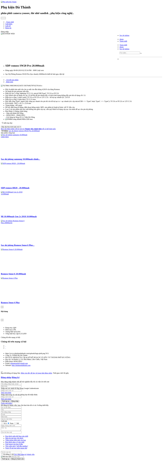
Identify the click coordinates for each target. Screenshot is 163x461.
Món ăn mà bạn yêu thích (14, 438)
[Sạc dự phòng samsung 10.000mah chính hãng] (14, 137)
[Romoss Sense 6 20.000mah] (12, 249)
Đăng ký (16, 377)
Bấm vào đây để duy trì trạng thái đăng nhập (36, 373)
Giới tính (4, 421)
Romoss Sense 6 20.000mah (13, 274)
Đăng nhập (6, 377)
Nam (11, 423)
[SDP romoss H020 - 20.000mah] (13, 163)
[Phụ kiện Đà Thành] (8, 2)
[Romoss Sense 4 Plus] (9, 278)
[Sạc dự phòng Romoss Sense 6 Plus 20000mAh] (14, 223)
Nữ (17, 423)
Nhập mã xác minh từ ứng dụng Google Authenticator (20, 388)
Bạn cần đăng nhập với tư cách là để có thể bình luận (28, 129)
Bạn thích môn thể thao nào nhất (16, 436)
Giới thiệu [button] (8, 24)
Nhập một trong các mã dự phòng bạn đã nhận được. (19, 395)
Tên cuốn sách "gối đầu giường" (16, 446)
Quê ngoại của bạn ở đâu (14, 444)
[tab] (11, 80)
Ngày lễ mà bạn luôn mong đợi (16, 448)
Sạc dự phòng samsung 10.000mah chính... (20, 159)
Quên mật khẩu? (6, 403)
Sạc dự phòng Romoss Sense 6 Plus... (17, 245)
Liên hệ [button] (8, 26)
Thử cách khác (6, 393)
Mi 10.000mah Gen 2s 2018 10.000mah (19, 216)
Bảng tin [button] (8, 28)
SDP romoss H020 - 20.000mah (15, 188)
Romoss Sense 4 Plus (10, 302)
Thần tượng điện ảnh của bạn (15, 440)
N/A (5, 423)
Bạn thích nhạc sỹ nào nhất (14, 442)
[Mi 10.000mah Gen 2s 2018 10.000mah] (14, 194)
